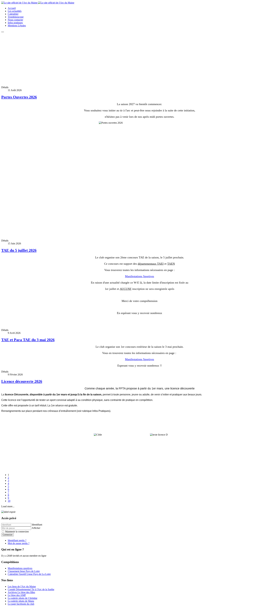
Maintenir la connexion (17, 531)
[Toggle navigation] (2, 31)
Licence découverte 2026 (21, 381)
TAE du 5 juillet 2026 (18, 250)
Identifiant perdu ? (17, 540)
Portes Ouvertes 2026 (19, 97)
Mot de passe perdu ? (18, 543)
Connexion (7, 535)
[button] (139, 75)
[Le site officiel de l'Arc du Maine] (37, 2)
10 (9, 501)
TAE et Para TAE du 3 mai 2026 (28, 340)
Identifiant (37, 524)
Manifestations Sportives (139, 276)
